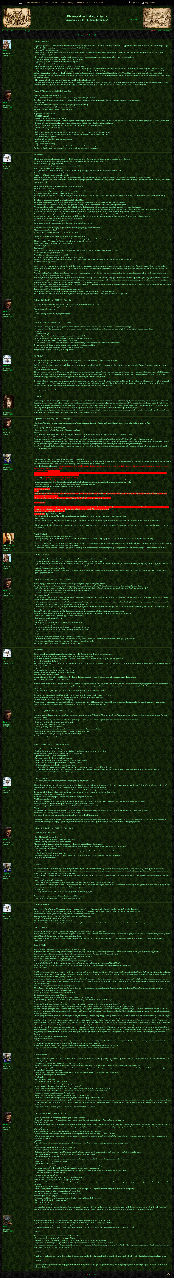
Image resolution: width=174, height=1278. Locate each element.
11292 (11, 316)
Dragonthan (7, 50)
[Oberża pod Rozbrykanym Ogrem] (161, 23)
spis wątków (134, 19)
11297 (11, 550)
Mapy (70, 2)
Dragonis (6, 1226)
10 (95, 35)
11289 (11, 55)
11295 (11, 434)
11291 (11, 168)
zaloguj (160, 30)
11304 (11, 878)
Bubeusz (6, 164)
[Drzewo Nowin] (157, 16)
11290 (11, 107)
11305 (11, 918)
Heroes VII (98, 2)
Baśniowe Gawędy (24, 31)
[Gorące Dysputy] (162, 16)
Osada (62, 2)
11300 (11, 663)
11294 (11, 414)
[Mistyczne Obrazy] (165, 13)
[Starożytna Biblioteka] (145, 17)
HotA (89, 2)
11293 (11, 370)
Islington (12, 545)
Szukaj (45, 2)
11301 (11, 727)
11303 (11, 844)
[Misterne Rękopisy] (151, 17)
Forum (54, 2)
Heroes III (80, 2)
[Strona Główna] (155, 26)
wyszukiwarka (167, 30)
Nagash (6, 464)
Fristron (6, 102)
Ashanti (6, 409)
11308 (11, 1231)
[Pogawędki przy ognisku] (165, 24)
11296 (11, 469)
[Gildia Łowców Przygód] (168, 16)
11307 (11, 1129)
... (81, 35)
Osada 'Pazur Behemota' (9, 31)
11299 (11, 595)
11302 (11, 792)
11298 (11, 568)
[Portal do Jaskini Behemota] (169, 26)
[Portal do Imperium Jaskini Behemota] (162, 20)
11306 (11, 1068)
